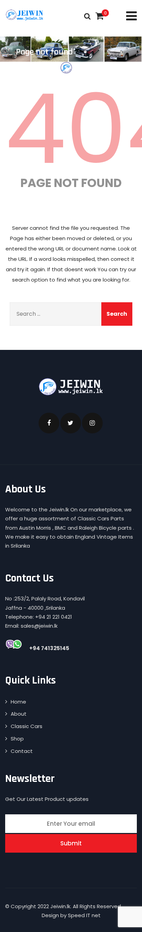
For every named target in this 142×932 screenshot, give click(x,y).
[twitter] (70, 423)
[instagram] (92, 423)
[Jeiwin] (25, 14)
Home (18, 701)
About (19, 713)
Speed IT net (84, 915)
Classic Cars (26, 726)
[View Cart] (99, 16)
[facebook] (49, 423)
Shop (17, 738)
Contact (22, 751)
